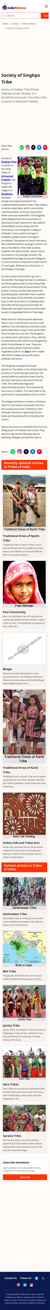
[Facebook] (36, 1278)
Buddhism (7, 194)
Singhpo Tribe (9, 161)
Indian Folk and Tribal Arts (21, 843)
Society (15, 23)
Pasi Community (14, 612)
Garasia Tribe (12, 1136)
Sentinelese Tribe (15, 914)
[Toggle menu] (46, 6)
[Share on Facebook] (39, 147)
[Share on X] (33, 147)
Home (5, 23)
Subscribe (25, 1177)
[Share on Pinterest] (45, 147)
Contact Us (11, 1278)
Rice (27, 351)
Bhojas (7, 669)
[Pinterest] (18, 1285)
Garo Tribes (11, 1084)
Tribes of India (28, 23)
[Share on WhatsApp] (22, 147)
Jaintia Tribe (11, 1025)
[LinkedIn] (25, 1285)
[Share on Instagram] (27, 147)
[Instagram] (31, 1285)
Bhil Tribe (9, 971)
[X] (43, 1278)
